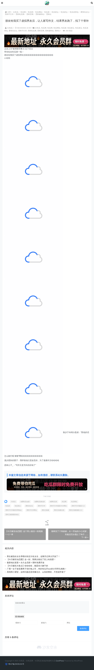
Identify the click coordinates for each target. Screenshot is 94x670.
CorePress (60, 661)
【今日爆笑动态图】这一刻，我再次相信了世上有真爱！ (31, 559)
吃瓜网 (23, 12)
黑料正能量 (45, 510)
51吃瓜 (15, 12)
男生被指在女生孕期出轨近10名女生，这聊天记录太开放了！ (33, 556)
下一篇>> (84, 537)
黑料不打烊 (9, 14)
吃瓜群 (46, 12)
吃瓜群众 (55, 12)
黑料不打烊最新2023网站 (58, 506)
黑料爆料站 (39, 14)
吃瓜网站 (38, 12)
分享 (47, 525)
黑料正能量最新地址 (12, 514)
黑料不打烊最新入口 (78, 506)
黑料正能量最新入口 (75, 510)
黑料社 (48, 14)
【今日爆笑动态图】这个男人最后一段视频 (24, 531)
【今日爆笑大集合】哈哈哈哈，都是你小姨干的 (27, 566)
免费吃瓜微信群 (40, 501)
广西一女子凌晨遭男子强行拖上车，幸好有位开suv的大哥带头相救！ (37, 569)
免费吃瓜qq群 (25, 501)
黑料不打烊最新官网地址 (14, 510)
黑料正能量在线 (59, 510)
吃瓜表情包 (74, 12)
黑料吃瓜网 (20, 14)
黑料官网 (29, 14)
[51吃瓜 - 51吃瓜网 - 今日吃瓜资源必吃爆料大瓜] (46, 3)
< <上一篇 (9, 534)
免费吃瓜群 (53, 501)
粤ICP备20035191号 (16, 664)
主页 (9, 12)
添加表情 (20, 616)
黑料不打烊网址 (32, 510)
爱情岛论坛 (85, 12)
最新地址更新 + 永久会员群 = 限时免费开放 (25, 563)
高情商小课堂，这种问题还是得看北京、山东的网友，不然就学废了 (36, 572)
